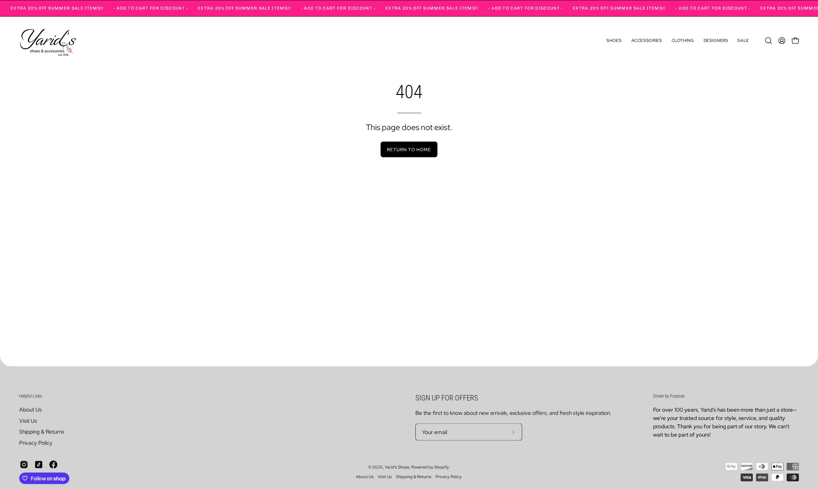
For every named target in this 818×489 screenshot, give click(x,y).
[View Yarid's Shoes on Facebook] (53, 464)
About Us (30, 409)
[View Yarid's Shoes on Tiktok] (38, 464)
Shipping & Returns (41, 431)
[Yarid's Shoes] (48, 40)
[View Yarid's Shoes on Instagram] (24, 464)
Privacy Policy (35, 442)
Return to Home (409, 149)
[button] (614, 41)
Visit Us (28, 420)
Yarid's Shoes (397, 467)
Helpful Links (30, 396)
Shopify (441, 467)
